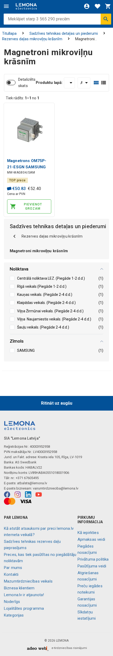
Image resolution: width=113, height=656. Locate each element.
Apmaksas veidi (91, 539)
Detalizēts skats (27, 82)
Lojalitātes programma (24, 608)
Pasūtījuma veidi (92, 566)
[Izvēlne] (6, 6)
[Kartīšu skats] (96, 82)
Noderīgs (12, 601)
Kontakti (11, 574)
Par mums (13, 567)
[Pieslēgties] (86, 6)
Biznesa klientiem (19, 588)
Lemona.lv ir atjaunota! (24, 594)
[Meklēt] (106, 19)
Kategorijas (14, 615)
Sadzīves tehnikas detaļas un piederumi (63, 33)
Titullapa (9, 33)
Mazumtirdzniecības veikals (28, 581)
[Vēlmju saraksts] (97, 6)
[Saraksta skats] (103, 82)
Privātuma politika (93, 559)
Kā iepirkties (88, 532)
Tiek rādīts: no (22, 98)
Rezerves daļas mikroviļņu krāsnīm (32, 39)
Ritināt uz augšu (56, 403)
